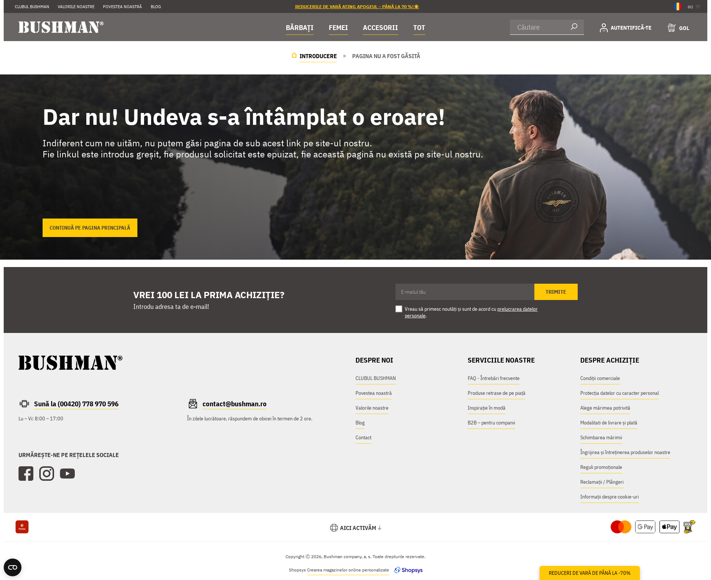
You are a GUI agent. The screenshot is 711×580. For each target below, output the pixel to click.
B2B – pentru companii (491, 422)
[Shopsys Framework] (406, 570)
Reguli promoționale (601, 467)
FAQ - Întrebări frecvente (494, 378)
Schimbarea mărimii (601, 437)
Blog (360, 422)
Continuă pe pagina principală (90, 227)
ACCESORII (380, 27)
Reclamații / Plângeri (602, 482)
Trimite (556, 292)
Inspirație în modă (486, 407)
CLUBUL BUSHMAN (32, 6)
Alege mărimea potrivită (605, 407)
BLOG (156, 6)
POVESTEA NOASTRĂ (122, 6)
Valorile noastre (372, 407)
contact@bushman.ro (235, 404)
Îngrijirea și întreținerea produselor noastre (625, 452)
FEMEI (338, 27)
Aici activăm (358, 527)
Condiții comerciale (600, 378)
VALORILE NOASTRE (76, 6)
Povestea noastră (374, 393)
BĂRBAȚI (300, 27)
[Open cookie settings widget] (12, 567)
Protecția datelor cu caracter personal (619, 393)
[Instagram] (46, 473)
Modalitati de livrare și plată (608, 422)
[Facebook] (26, 473)
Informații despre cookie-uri (609, 496)
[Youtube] (67, 474)
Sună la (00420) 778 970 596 (76, 404)
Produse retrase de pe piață (496, 393)
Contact (363, 437)
